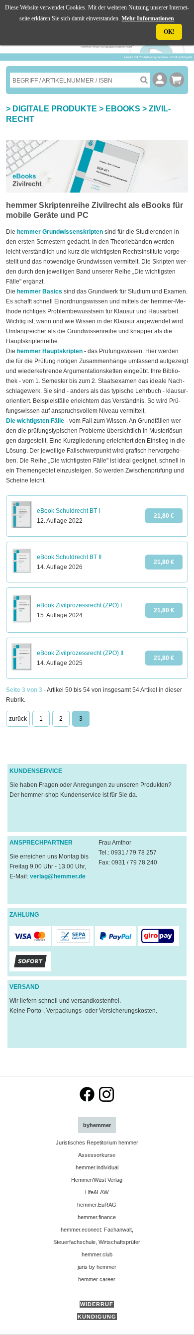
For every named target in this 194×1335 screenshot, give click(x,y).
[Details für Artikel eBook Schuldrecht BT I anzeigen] (21, 526)
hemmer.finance (97, 1217)
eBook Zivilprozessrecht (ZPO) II (80, 653)
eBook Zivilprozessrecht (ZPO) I (79, 605)
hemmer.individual (97, 1167)
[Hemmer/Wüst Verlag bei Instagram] (106, 1100)
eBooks (122, 108)
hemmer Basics (39, 291)
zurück (18, 718)
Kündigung (97, 1317)
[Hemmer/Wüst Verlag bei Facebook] (87, 1100)
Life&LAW (96, 1192)
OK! (169, 31)
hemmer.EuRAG (96, 1205)
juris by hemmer (97, 1267)
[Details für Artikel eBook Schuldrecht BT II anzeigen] (21, 572)
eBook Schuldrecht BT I (68, 510)
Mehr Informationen (147, 18)
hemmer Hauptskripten (50, 351)
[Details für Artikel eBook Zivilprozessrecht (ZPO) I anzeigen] (21, 622)
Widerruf (96, 1304)
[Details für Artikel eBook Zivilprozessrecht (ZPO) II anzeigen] (21, 668)
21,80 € (164, 515)
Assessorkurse (96, 1155)
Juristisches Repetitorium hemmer (97, 1142)
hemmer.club (97, 1254)
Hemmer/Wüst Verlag (96, 1180)
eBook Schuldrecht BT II (69, 557)
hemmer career (96, 1279)
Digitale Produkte (54, 108)
